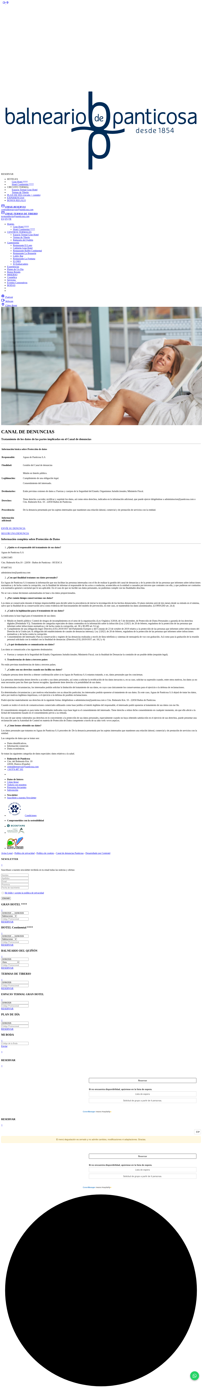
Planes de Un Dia (15, 269)
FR (9, 219)
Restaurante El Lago (22, 245)
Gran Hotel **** (20, 181)
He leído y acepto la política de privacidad (24, 893)
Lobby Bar (18, 256)
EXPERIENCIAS (15, 197)
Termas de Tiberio (20, 192)
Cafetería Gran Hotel (23, 248)
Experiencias (13, 266)
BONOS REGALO (16, 200)
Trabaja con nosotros (18, 290)
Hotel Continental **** (23, 184)
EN (6, 219)
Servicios (11, 280)
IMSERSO (12, 274)
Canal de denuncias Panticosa (70, 853)
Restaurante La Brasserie (24, 253)
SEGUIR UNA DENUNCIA (15, 533)
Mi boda (12, 288)
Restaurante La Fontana (24, 258)
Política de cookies (45, 853)
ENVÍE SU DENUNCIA (13, 528)
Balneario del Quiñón (23, 240)
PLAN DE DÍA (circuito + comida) (23, 195)
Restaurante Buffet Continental (27, 250)
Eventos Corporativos (17, 282)
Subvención (12, 790)
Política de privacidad (24, 853)
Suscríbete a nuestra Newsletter (21, 797)
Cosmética (12, 277)
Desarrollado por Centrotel (97, 853)
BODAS (11, 285)
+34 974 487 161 (15, 769)
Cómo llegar (13, 782)
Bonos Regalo (13, 272)
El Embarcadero (20, 264)
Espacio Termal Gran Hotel (24, 189)
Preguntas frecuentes (16, 787)
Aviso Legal (7, 853)
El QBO (17, 261)
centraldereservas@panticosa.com (23, 766)
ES (2, 219)
